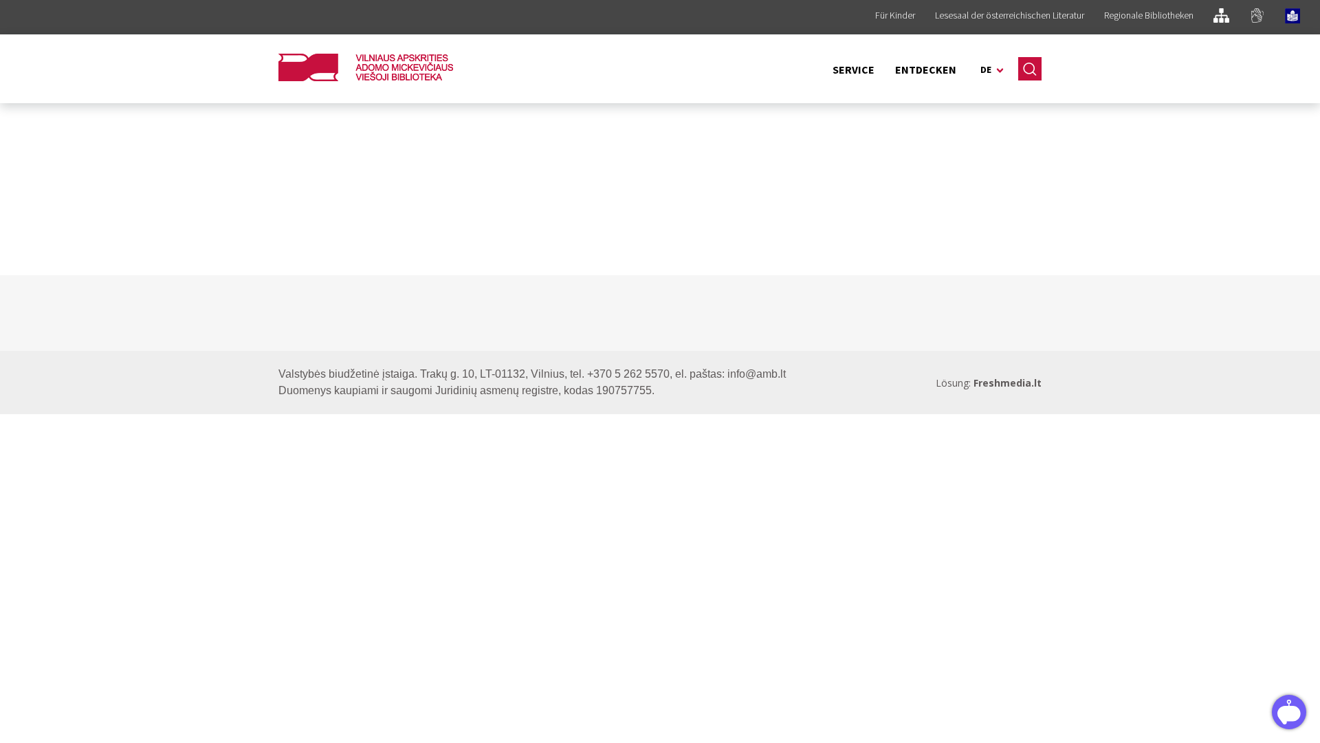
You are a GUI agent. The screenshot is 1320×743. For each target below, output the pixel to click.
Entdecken (925, 69)
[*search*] (1030, 68)
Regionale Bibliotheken (1149, 15)
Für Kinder (895, 15)
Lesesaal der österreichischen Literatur (1009, 15)
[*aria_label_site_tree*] (1221, 17)
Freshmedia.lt (1008, 382)
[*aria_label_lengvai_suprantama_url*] (1292, 18)
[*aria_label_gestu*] (1257, 17)
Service (853, 69)
